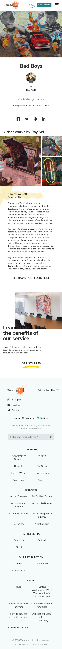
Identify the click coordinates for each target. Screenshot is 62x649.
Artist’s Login (42, 524)
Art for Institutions (19, 513)
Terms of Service (39, 644)
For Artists (19, 524)
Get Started (44, 4)
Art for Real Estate (42, 496)
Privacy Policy (21, 644)
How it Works (18, 473)
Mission (42, 455)
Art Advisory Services (19, 457)
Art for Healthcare (42, 503)
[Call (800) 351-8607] (32, 5)
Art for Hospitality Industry (42, 515)
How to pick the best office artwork (19, 615)
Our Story (42, 466)
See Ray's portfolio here (31, 278)
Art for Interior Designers (18, 505)
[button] (57, 4)
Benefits (18, 466)
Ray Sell (31, 90)
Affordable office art (18, 627)
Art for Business (18, 496)
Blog (18, 586)
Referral (42, 540)
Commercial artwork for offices (42, 605)
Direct (18, 547)
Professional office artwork (19, 605)
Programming (42, 473)
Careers (42, 480)
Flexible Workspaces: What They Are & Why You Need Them (42, 591)
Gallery (19, 563)
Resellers (19, 540)
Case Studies (42, 563)
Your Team (18, 480)
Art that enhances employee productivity (41, 617)
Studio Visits (19, 570)
